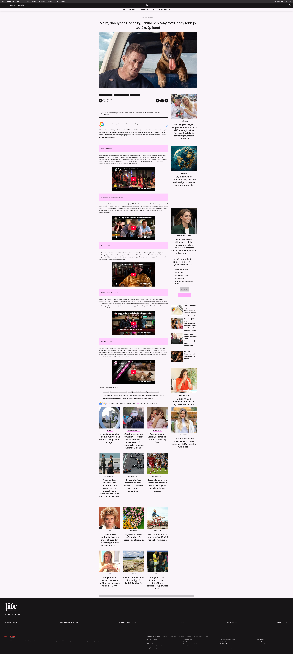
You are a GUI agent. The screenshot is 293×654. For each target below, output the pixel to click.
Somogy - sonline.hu (225, 646)
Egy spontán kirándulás (182, 269)
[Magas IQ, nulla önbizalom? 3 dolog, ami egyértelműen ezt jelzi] (184, 380)
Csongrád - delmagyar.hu (153, 648)
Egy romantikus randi (181, 275)
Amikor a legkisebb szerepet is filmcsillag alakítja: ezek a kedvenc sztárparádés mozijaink (131, 392)
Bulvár (189, 636)
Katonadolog (147, 17)
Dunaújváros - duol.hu (188, 639)
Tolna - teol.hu (260, 639)
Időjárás (21, 5)
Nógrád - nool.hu (224, 643)
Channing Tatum (121, 95)
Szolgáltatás (198, 636)
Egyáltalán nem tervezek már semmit (184, 282)
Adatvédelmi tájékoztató (69, 622)
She (22, 1)
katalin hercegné (129, 9)
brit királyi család (184, 236)
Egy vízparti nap (179, 278)
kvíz (153, 9)
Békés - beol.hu (150, 643)
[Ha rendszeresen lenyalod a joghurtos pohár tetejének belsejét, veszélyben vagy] (177, 310)
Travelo (34, 1)
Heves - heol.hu (186, 648)
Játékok (63, 1)
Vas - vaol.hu (260, 641)
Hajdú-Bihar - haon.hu (188, 646)
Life (18, 1)
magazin (134, 95)
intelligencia (184, 395)
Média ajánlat (282, 622)
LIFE (138, 403)
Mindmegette (10, 1)
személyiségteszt (164, 9)
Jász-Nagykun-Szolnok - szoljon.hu (228, 639)
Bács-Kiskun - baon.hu (152, 639)
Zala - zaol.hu (260, 646)
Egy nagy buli (179, 272)
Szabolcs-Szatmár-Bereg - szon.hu (228, 648)
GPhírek (50, 1)
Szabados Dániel (108, 100)
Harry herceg (143, 9)
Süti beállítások (232, 622)
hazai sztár (184, 435)
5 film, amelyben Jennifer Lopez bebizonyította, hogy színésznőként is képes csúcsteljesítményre (133, 395)
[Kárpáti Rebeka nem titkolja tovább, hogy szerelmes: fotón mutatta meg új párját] (184, 420)
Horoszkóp (11, 5)
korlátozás (184, 121)
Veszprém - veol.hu (261, 643)
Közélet (165, 636)
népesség (184, 173)
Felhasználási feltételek (128, 622)
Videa (27, 1)
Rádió (206, 636)
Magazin (181, 636)
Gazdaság (173, 636)
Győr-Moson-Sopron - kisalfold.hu (191, 643)
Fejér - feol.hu (186, 641)
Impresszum (182, 622)
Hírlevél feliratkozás (12, 622)
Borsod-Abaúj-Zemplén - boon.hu (155, 646)
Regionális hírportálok (153, 636)
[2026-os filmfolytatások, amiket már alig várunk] (177, 356)
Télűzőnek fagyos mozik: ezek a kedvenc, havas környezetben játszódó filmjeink (128, 398)
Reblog (56, 1)
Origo (3, 1)
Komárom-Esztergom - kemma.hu (228, 641)
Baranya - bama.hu (151, 641)
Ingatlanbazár (42, 1)
